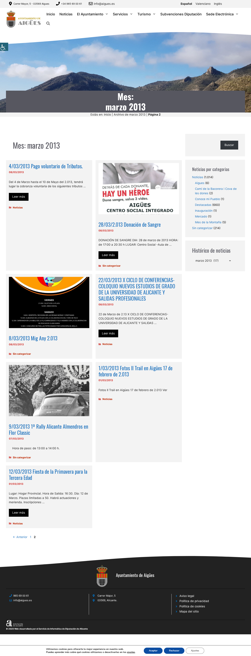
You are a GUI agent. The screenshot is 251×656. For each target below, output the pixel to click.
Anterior (20, 537)
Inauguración (204, 210)
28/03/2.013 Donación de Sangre (130, 224)
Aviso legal (186, 596)
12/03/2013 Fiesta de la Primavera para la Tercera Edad (48, 474)
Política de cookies (192, 606)
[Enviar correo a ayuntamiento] (91, 3)
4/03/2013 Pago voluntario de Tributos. (46, 166)
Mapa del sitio (189, 611)
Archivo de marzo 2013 (129, 114)
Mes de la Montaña (208, 222)
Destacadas (203, 205)
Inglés (218, 3)
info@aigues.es (104, 3)
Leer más (18, 196)
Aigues (199, 183)
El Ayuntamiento (90, 14)
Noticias (66, 14)
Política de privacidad (194, 601)
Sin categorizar (111, 265)
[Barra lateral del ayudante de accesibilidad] (4, 47)
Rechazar (174, 650)
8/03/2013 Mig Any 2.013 (33, 338)
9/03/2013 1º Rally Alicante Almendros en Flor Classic (48, 429)
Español (186, 3)
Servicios (120, 14)
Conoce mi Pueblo (207, 199)
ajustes (131, 652)
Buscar (229, 145)
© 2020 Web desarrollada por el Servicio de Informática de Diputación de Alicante (47, 628)
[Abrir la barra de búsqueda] (48, 23)
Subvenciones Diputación (181, 14)
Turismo (144, 14)
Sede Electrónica (220, 14)
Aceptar (153, 650)
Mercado (201, 216)
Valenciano (203, 3)
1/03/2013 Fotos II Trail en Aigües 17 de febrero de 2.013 (135, 371)
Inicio (50, 14)
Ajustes (195, 650)
